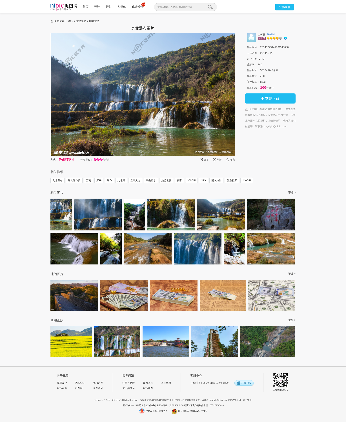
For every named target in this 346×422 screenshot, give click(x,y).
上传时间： (253, 52)
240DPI (246, 180)
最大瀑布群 (74, 180)
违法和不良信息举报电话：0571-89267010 (204, 405)
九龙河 (121, 180)
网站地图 (148, 388)
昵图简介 (62, 382)
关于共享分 (128, 388)
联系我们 (98, 388)
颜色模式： (253, 81)
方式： (54, 159)
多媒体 (121, 6)
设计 (97, 6)
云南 (88, 180)
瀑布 (109, 180)
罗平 (98, 180)
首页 (85, 6)
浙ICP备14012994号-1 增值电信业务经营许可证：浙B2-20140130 (153, 405)
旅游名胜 (166, 180)
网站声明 (62, 388)
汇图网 (79, 388)
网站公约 (80, 382)
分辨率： (252, 64)
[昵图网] (63, 7)
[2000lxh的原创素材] (251, 36)
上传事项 (166, 382)
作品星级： (86, 159)
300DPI (191, 180)
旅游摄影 (81, 21)
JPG (203, 180)
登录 (132, 382)
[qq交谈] (244, 383)
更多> (292, 192)
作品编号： (253, 47)
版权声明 (98, 382)
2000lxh (271, 34)
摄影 (109, 6)
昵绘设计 (137, 6)
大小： (250, 58)
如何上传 (148, 382)
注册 (124, 382)
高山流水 (151, 180)
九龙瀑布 (57, 180)
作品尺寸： (253, 70)
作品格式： (253, 76)
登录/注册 (284, 7)
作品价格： (253, 87)
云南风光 (135, 180)
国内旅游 (94, 21)
